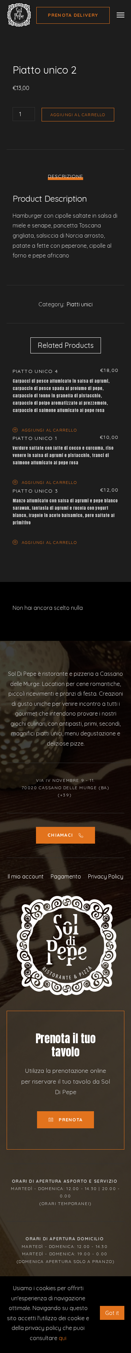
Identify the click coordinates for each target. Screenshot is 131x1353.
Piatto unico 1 (35, 438)
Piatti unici (80, 304)
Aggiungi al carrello (77, 114)
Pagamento (66, 876)
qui (62, 1338)
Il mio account (26, 876)
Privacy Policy (105, 876)
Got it (112, 1312)
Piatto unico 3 (35, 491)
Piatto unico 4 (35, 371)
